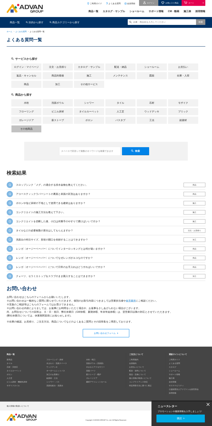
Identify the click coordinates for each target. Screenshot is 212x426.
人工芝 (120, 111)
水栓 (26, 103)
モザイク (183, 103)
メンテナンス (120, 75)
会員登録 (131, 3)
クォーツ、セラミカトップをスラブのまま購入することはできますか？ (55, 276)
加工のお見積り (52, 374)
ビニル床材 (58, 111)
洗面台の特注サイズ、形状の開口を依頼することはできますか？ (52, 239)
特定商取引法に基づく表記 (140, 386)
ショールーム (136, 11)
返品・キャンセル (26, 75)
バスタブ (120, 120)
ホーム (9, 31)
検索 (200, 22)
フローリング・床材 (54, 360)
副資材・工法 (52, 378)
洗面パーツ (90, 371)
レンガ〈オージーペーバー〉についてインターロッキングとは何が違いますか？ (60, 248)
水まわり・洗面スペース (56, 363)
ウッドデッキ (151, 111)
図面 (151, 75)
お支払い (183, 67)
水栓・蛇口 (90, 360)
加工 (57, 84)
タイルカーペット (89, 111)
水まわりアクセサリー (95, 367)
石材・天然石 (12, 367)
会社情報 (172, 382)
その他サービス (89, 84)
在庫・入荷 (183, 75)
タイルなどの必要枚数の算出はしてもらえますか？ (44, 230)
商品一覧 (93, 11)
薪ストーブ (58, 120)
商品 (26, 84)
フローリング (26, 111)
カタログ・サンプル (114, 11)
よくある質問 (114, 3)
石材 (151, 103)
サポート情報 (156, 11)
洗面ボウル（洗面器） (95, 363)
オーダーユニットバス (55, 371)
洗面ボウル (58, 103)
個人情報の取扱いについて (140, 378)
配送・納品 (120, 67)
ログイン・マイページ (26, 67)
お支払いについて (136, 367)
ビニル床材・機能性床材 (17, 382)
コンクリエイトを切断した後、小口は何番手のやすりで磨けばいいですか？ (58, 221)
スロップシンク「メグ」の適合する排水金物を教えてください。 (52, 185)
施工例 (187, 11)
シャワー (89, 103)
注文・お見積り (57, 67)
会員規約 (133, 363)
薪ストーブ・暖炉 (93, 374)
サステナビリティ (176, 386)
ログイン (150, 3)
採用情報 (200, 11)
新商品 (9, 360)
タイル (120, 103)
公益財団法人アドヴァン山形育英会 (184, 389)
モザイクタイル (13, 386)
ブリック (183, 111)
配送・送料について (137, 371)
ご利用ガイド (96, 3)
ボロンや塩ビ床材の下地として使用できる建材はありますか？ (51, 203)
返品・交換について (137, 374)
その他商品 (26, 129)
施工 (89, 75)
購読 (179, 418)
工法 (151, 120)
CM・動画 (173, 11)
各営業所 (131, 300)
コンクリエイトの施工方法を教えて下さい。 (41, 212)
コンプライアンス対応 (138, 382)
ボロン (89, 120)
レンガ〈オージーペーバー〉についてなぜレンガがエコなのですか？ (54, 258)
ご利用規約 (133, 360)
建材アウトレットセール (96, 382)
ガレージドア (26, 120)
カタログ (172, 367)
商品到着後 (58, 75)
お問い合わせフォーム (105, 333)
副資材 (183, 120)
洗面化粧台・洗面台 (54, 386)
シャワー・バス (52, 382)
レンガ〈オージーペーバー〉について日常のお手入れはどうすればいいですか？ (60, 267)
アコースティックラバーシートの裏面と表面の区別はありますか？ (53, 194)
